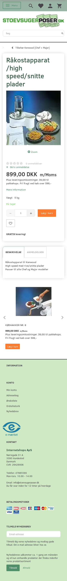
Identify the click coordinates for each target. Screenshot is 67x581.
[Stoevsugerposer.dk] (33, 20)
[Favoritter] (40, 5)
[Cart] (59, 5)
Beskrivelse (13, 252)
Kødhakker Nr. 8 (15, 325)
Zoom (34, 152)
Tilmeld (13, 567)
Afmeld (26, 567)
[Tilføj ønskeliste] (10, 223)
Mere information (16, 189)
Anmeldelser (35, 252)
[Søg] (62, 33)
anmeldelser (34, 163)
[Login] (50, 5)
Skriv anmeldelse (19, 167)
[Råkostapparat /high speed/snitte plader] (33, 118)
